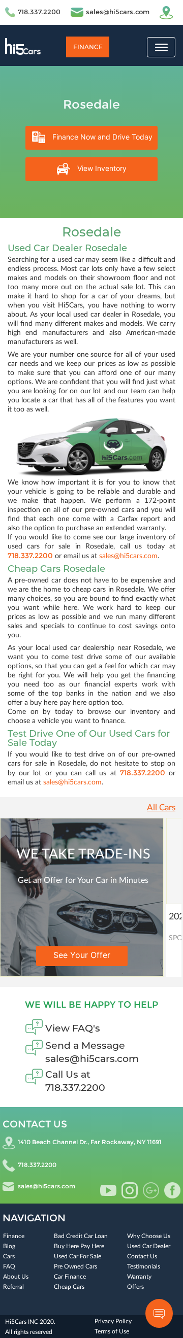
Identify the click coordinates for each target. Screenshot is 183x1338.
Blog (9, 1246)
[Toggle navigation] (161, 47)
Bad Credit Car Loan (81, 1236)
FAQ (9, 1266)
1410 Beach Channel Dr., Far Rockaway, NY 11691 (90, 1142)
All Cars (161, 807)
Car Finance (70, 1277)
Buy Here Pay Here (79, 1246)
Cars (9, 1256)
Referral (13, 1287)
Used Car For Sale (77, 1256)
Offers (135, 1287)
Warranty (139, 1277)
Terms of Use (112, 1331)
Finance (88, 47)
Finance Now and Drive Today (101, 136)
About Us (15, 1277)
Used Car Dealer (148, 1246)
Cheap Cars (69, 1287)
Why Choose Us (148, 1236)
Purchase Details (114, 955)
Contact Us (142, 1256)
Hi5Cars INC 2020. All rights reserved (30, 1327)
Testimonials (143, 1266)
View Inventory (101, 168)
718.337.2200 (39, 12)
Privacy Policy (113, 1321)
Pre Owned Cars (75, 1266)
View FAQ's (72, 1028)
